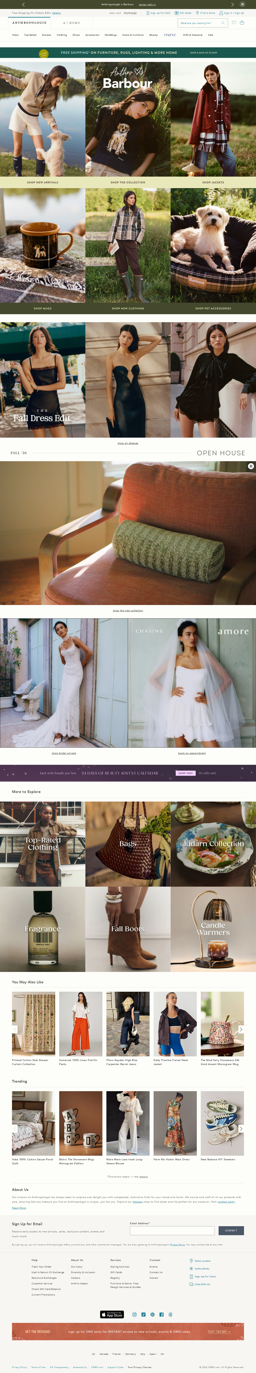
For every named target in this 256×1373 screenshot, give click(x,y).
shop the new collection (128, 610)
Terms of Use (38, 1367)
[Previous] (15, 1029)
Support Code (115, 1367)
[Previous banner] (23, 4)
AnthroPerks (202, 1268)
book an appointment (192, 753)
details (56, 13)
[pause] (251, 466)
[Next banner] (232, 4)
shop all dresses (128, 443)
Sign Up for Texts (205, 1276)
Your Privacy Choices (139, 1367)
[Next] (240, 1029)
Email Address (139, 1223)
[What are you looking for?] (223, 23)
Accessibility (80, 1367)
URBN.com (97, 1367)
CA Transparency (59, 1367)
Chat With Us (202, 1284)
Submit (231, 1230)
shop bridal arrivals (64, 753)
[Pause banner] (242, 4)
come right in (147, 4)
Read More (19, 1208)
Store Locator (203, 1261)
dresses (137, 1201)
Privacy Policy (177, 1244)
